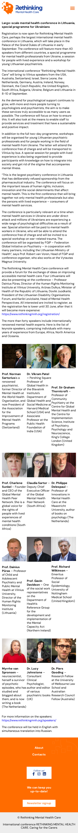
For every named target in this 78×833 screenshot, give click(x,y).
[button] (72, 8)
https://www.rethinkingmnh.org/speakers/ (29, 720)
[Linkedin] (44, 774)
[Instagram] (39, 774)
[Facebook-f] (33, 774)
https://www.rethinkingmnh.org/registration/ (31, 314)
